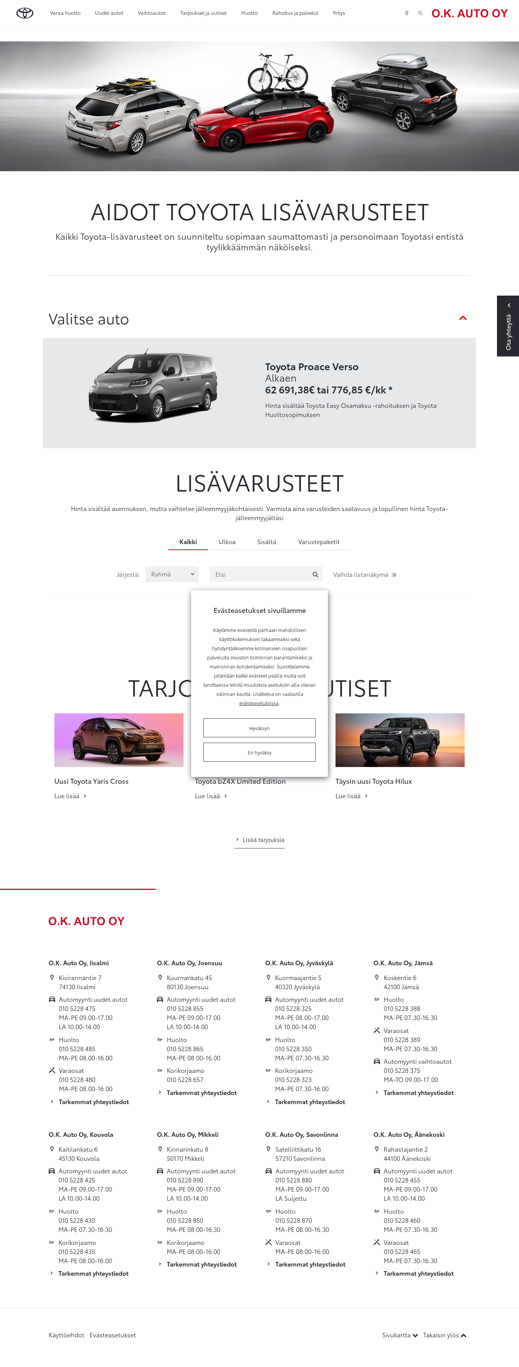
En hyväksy (260, 752)
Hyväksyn (259, 727)
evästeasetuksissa (258, 702)
